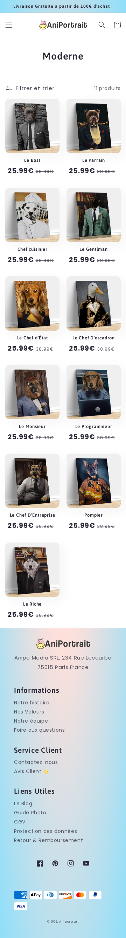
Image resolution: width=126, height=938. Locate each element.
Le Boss (32, 160)
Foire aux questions (39, 729)
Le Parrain (93, 160)
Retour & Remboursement (48, 840)
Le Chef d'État (32, 337)
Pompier (93, 515)
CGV (20, 821)
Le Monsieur (32, 426)
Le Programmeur (93, 426)
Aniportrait (69, 921)
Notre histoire (31, 702)
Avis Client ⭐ (31, 771)
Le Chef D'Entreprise (32, 515)
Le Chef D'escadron (93, 337)
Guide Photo (30, 812)
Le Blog (23, 803)
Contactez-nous (36, 762)
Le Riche (32, 604)
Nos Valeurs (29, 711)
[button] (8, 25)
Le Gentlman (93, 249)
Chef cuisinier (33, 249)
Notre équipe (31, 720)
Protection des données (45, 831)
